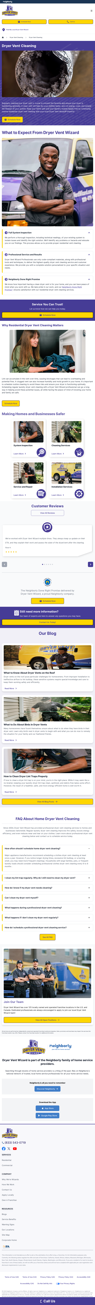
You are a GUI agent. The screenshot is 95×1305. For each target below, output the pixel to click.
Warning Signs (8, 1224)
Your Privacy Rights (67, 1283)
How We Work (8, 1184)
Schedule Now (26, 22)
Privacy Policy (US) (47, 1277)
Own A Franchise (9, 1200)
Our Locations (8, 1230)
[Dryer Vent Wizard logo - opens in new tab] (34, 1047)
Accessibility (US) (83, 1277)
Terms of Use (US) (12, 1277)
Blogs (4, 1214)
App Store (49, 1108)
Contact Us (7, 1190)
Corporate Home (9, 1240)
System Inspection (23, 445)
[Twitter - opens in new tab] (9, 1149)
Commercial (7, 1165)
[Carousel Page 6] (52, 564)
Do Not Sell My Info (45, 1283)
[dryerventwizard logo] (47, 1133)
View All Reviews (47, 513)
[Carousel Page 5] (50, 564)
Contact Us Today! (47, 622)
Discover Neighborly (46, 1089)
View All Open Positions (45, 1020)
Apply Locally (8, 1195)
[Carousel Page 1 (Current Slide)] (42, 564)
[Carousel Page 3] (46, 564)
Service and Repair (23, 487)
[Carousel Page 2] (44, 564)
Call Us (72, 22)
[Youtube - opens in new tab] (15, 1149)
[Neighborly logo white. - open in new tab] (7, 2)
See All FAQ (47, 937)
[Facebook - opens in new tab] (4, 1149)
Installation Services (62, 487)
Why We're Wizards (10, 1179)
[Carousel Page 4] (48, 564)
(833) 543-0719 (15, 1142)
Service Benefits (9, 1219)
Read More (9, 688)
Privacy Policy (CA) (66, 1277)
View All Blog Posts (45, 801)
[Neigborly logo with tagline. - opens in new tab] (61, 1047)
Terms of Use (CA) (29, 1277)
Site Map (6, 1235)
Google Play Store (49, 1115)
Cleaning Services (61, 445)
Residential (6, 1160)
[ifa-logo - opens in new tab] (6, 1246)
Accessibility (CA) (27, 1283)
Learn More (19, 454)
